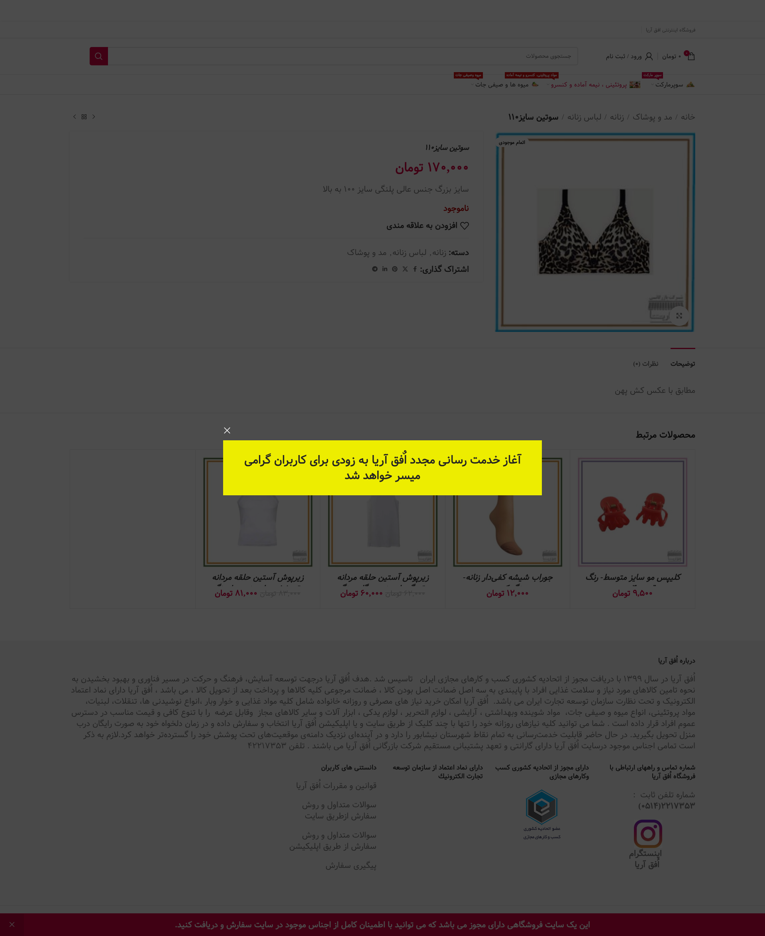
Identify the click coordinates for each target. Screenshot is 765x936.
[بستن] (227, 430)
